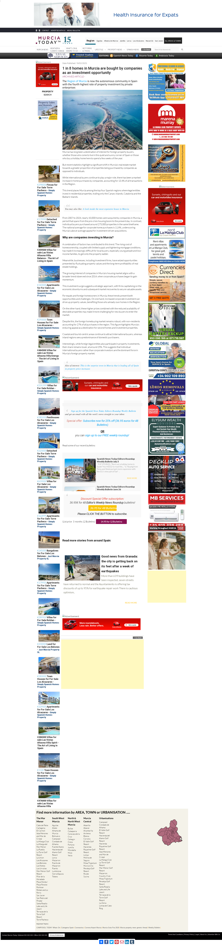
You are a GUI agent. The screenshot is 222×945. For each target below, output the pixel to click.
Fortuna (71, 844)
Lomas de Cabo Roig (105, 907)
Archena (87, 833)
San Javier (159, 41)
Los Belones (41, 863)
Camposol (56, 839)
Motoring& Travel (87, 49)
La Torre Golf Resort (41, 853)
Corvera (87, 839)
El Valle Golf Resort (89, 842)
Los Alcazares (42, 860)
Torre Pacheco (42, 919)
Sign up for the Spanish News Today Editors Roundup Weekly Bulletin (103, 410)
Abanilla (87, 825)
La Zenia (102, 903)
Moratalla (72, 850)
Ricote (86, 874)
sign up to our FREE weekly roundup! (107, 435)
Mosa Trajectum (90, 863)
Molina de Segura (88, 859)
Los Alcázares (138, 41)
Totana (55, 876)
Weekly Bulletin (154, 927)
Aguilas (55, 825)
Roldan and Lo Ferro (42, 891)
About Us (203, 934)
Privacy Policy (189, 934)
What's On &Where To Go (72, 49)
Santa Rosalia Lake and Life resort (41, 906)
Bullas (70, 828)
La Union (40, 857)
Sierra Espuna (57, 874)
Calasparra (72, 831)
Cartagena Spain (67, 927)
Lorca (129, 41)
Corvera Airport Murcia (93, 927)
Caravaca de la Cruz (74, 835)
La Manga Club (42, 841)
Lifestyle (99, 49)
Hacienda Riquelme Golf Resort (89, 849)
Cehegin (71, 839)
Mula (70, 853)
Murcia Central (87, 820)
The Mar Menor (40, 820)
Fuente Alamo (58, 847)
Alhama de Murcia (111, 41)
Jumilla (122, 41)
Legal (197, 934)
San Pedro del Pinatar (42, 899)
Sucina (86, 876)
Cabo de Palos (42, 825)
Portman (40, 887)
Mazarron (56, 860)
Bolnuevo (56, 836)
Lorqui (86, 855)
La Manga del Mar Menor (41, 845)
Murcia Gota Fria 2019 (111, 927)
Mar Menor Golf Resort (43, 872)
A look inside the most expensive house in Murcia (106, 208)
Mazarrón (149, 41)
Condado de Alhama (57, 842)
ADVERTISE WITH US (58, 30)
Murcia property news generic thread (133, 927)
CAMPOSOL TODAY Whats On (48, 927)
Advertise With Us (214, 934)
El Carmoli (40, 830)
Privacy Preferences (56, 935)
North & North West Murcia (74, 821)
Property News (115, 49)
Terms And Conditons (175, 934)
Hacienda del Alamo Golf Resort (57, 852)
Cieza (70, 842)
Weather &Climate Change (57, 49)
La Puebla (40, 849)
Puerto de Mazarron (56, 864)
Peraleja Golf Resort (89, 869)
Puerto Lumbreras (56, 869)
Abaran (86, 828)
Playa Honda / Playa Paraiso (42, 883)
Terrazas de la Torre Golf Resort (42, 914)
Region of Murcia (77, 81)
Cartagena (40, 828)
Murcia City (88, 866)
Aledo (54, 828)
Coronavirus (79, 927)
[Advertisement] (102, 664)
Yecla (70, 855)
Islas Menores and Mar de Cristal (42, 836)
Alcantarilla (88, 830)
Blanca (86, 836)
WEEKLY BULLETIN (73, 30)
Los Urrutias (41, 868)
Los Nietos (40, 866)
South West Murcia (58, 820)
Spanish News (133, 49)
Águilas (99, 41)
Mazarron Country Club (104, 874)
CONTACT (45, 30)
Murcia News (42, 49)
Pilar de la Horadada (40, 877)
